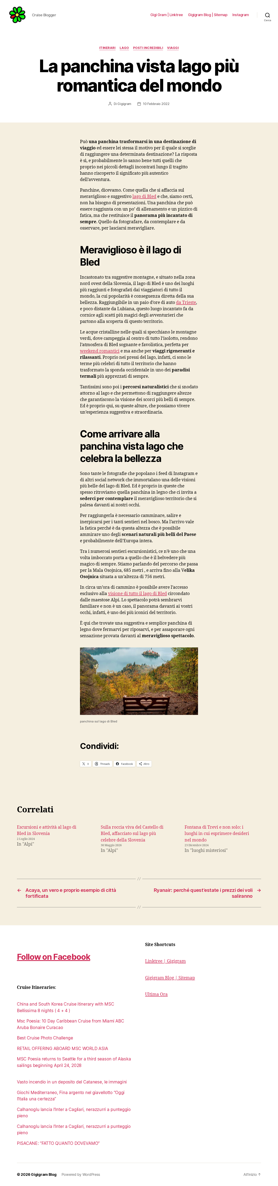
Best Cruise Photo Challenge (45, 1037)
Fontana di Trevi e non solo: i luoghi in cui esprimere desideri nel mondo (217, 834)
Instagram (240, 15)
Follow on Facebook (53, 957)
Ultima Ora (156, 994)
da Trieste (186, 302)
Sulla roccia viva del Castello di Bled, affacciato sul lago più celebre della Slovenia (132, 834)
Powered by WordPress (80, 1174)
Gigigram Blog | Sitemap (208, 15)
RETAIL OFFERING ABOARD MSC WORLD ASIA (62, 1048)
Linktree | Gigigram (165, 961)
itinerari (107, 48)
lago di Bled (144, 196)
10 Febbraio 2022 (156, 104)
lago (124, 48)
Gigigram (124, 104)
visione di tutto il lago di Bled (137, 593)
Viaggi (173, 48)
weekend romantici (99, 351)
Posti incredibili (148, 48)
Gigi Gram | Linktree (166, 15)
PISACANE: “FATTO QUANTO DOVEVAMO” (58, 1143)
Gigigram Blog (44, 1174)
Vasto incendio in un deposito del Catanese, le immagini (72, 1081)
